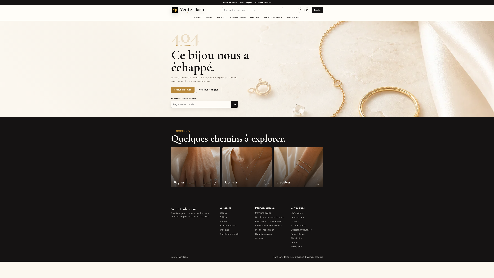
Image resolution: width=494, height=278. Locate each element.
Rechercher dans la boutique (184, 98)
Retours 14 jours (298, 225)
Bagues (197, 17)
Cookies (259, 238)
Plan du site (296, 238)
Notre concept (297, 217)
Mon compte (297, 212)
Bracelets (221, 17)
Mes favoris (296, 246)
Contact (295, 242)
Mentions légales (263, 212)
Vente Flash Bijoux (183, 209)
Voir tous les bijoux (208, 89)
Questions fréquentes (301, 229)
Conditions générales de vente (269, 217)
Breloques (254, 17)
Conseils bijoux (298, 234)
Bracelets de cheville (273, 17)
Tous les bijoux (293, 17)
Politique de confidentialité (268, 221)
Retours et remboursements (268, 225)
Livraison (295, 221)
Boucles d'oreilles (238, 17)
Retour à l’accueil (183, 89)
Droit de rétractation (264, 229)
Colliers (208, 17)
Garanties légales (263, 234)
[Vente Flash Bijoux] (189, 10)
